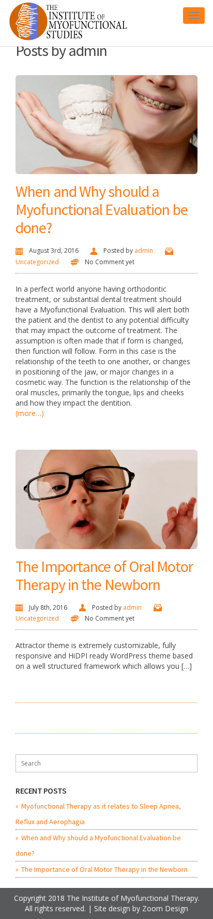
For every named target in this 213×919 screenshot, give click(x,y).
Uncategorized (37, 261)
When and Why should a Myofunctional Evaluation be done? (102, 209)
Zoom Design (165, 908)
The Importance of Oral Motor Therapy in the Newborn (104, 575)
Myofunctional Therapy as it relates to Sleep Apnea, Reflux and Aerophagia (98, 813)
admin (143, 250)
